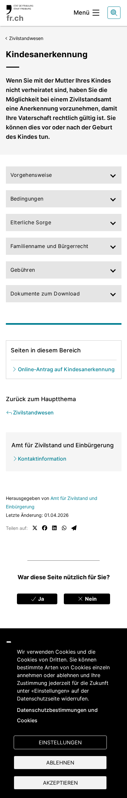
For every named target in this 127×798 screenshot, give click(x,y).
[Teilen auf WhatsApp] (64, 527)
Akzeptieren (60, 782)
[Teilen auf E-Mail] (74, 527)
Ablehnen (60, 762)
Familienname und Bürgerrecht (49, 246)
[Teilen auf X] (34, 527)
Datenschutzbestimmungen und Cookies (57, 715)
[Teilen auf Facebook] (44, 527)
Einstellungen (60, 742)
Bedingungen (27, 198)
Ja (40, 598)
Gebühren (22, 270)
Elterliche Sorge (30, 222)
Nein (90, 598)
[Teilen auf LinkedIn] (54, 527)
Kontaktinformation (42, 458)
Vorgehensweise (31, 175)
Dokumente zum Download (45, 293)
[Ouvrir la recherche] (113, 13)
